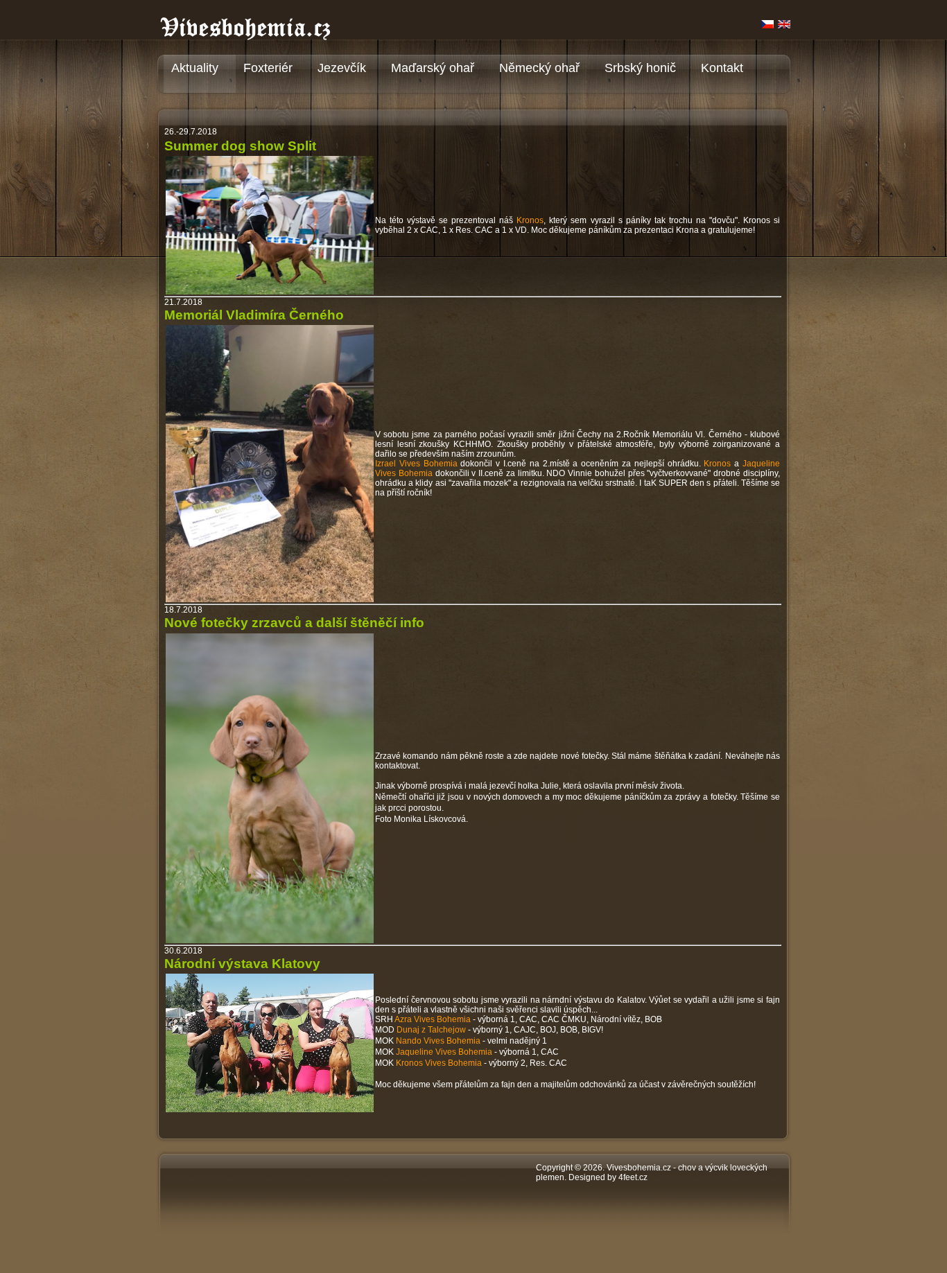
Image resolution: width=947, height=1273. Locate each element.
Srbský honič (640, 68)
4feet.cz (633, 1177)
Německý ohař (539, 68)
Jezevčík (342, 68)
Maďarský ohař (432, 68)
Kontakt (722, 68)
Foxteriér (268, 68)
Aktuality (194, 68)
